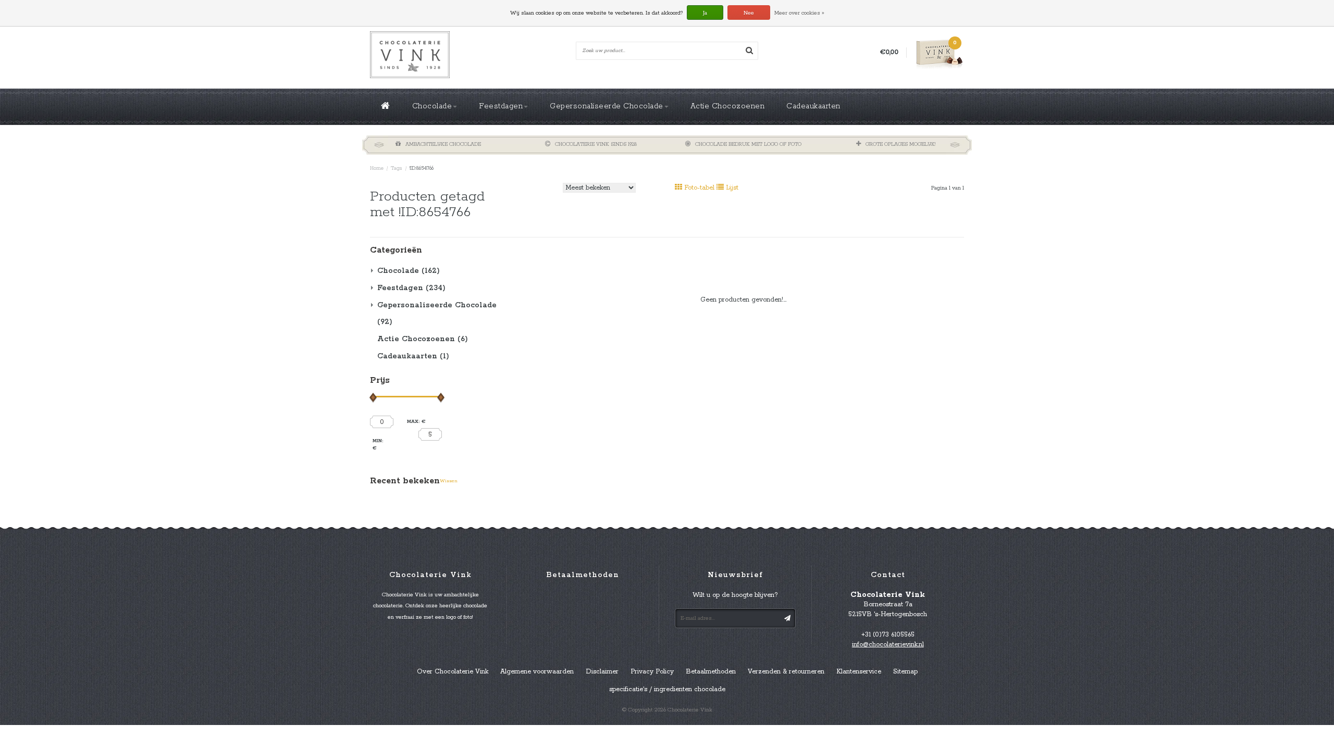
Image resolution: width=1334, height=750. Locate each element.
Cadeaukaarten (813, 106)
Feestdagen (501, 106)
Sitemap (905, 672)
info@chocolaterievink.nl (888, 644)
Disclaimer (602, 672)
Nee (749, 13)
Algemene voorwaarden (537, 672)
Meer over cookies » (799, 13)
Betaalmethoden (711, 672)
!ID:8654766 (422, 168)
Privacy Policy (652, 672)
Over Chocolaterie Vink (452, 672)
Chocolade (432, 106)
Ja (705, 13)
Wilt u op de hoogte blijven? (735, 595)
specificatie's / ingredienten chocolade (667, 689)
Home (377, 168)
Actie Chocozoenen (727, 106)
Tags (396, 168)
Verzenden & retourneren (786, 672)
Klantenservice (858, 672)
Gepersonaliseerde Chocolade (606, 106)
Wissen (449, 481)
